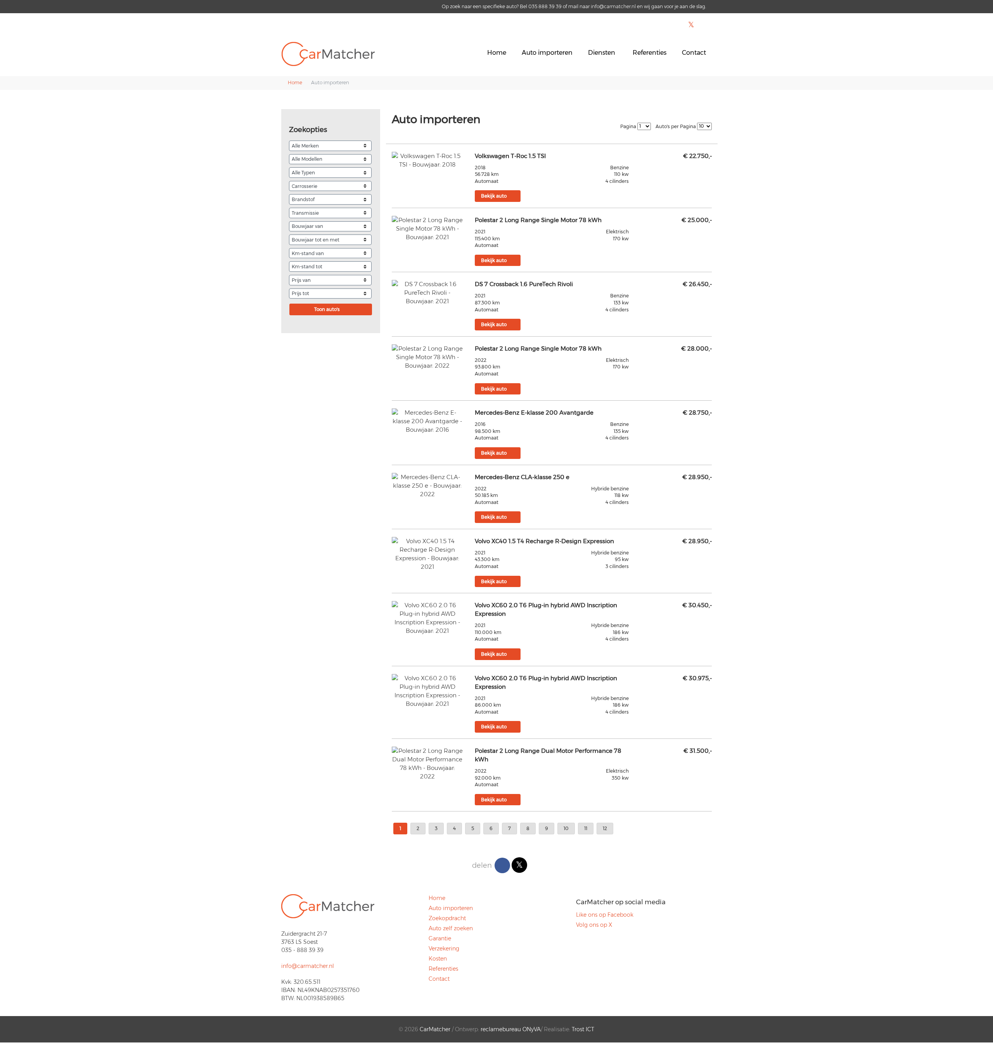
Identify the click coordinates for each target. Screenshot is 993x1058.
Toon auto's (327, 309)
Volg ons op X (594, 924)
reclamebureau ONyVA (511, 1029)
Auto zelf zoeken (451, 928)
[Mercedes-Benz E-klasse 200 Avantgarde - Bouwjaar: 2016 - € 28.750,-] (427, 421)
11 (585, 828)
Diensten (601, 52)
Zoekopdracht (447, 918)
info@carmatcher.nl (613, 6)
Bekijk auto (494, 196)
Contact (694, 52)
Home (496, 52)
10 (566, 828)
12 (605, 828)
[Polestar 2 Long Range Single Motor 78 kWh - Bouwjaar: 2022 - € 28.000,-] (427, 357)
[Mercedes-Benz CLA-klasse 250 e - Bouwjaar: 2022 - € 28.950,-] (427, 486)
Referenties (649, 52)
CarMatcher (435, 1029)
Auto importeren (547, 52)
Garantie (440, 938)
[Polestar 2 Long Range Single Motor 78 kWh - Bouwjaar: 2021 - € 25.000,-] (427, 228)
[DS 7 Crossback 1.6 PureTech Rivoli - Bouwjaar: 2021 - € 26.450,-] (427, 293)
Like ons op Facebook (604, 914)
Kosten (438, 958)
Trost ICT (583, 1029)
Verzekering (444, 948)
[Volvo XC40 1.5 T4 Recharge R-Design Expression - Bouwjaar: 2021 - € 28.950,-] (427, 554)
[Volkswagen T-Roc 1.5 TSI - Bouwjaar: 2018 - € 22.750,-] (427, 160)
